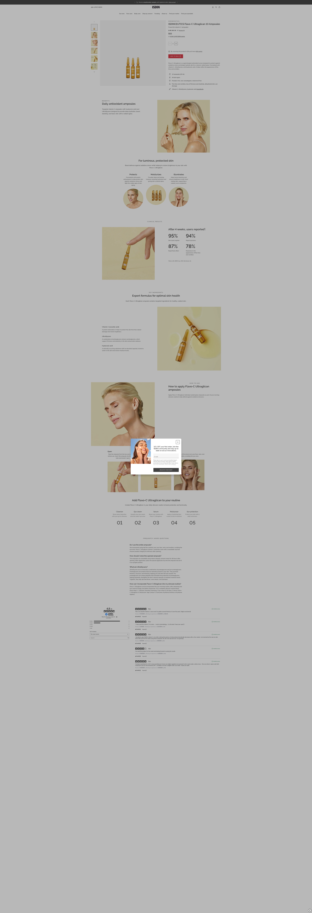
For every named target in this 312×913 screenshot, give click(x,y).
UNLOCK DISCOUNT (166, 470)
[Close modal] (177, 442)
